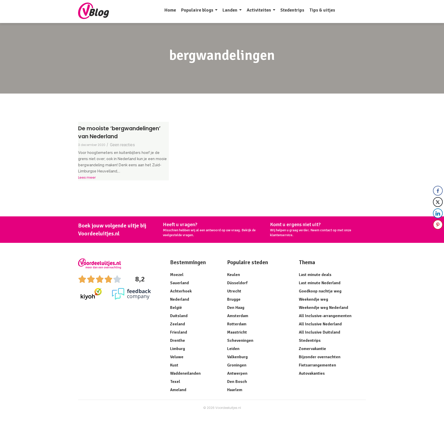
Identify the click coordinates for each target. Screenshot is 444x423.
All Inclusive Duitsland (319, 332)
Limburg (177, 348)
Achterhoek (181, 291)
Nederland (179, 299)
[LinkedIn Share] (438, 213)
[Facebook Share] (438, 191)
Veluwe (176, 357)
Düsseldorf (237, 283)
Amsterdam (237, 315)
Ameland (178, 389)
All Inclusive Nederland (320, 324)
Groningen (236, 365)
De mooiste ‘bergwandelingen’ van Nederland (119, 132)
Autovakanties (312, 373)
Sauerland (179, 283)
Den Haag (235, 307)
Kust (174, 365)
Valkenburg (237, 357)
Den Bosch (237, 381)
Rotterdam (236, 324)
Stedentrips (310, 340)
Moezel (176, 274)
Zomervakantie (312, 348)
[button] (438, 235)
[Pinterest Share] (438, 224)
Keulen (233, 274)
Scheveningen (240, 340)
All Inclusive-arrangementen (325, 315)
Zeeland (177, 324)
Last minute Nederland (319, 283)
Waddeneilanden (185, 373)
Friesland (178, 332)
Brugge (233, 299)
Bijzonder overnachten (319, 357)
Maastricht (237, 332)
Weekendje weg (313, 299)
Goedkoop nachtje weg (320, 291)
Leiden (233, 348)
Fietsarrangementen (317, 365)
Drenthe (177, 340)
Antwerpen (237, 373)
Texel (175, 381)
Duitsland (179, 315)
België (176, 307)
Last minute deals (315, 274)
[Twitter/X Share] (438, 202)
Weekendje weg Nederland (323, 307)
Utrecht (234, 291)
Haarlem (234, 389)
